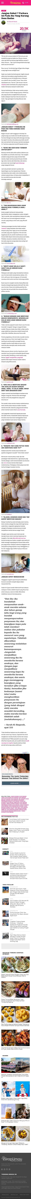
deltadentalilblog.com (12, 124)
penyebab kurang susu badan (10, 805)
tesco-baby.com (11, 263)
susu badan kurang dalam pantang (14, 806)
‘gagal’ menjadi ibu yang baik (14, 357)
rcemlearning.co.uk (11, 313)
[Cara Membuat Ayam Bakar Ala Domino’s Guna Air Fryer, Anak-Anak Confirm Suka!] (15, 1045)
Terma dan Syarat (24, 1194)
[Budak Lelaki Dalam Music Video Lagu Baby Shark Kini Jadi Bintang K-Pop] (15, 1096)
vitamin (3, 84)
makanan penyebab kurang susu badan (12, 800)
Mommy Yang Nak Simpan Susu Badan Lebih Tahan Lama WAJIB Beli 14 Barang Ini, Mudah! (19, 830)
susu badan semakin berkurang (11, 811)
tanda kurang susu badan (13, 811)
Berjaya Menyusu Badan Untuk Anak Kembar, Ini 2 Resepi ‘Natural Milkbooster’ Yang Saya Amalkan (18, 840)
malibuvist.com (11, 443)
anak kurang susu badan (18, 796)
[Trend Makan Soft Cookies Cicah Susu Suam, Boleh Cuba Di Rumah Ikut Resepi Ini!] (4, 822)
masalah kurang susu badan (13, 802)
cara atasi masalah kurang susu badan (13, 797)
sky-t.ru (9, 202)
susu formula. (21, 409)
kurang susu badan (12, 800)
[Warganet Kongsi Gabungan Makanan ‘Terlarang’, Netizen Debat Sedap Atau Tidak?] (15, 1141)
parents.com (10, 382)
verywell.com (10, 574)
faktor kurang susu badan (9, 798)
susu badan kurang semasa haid (17, 809)
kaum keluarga (19, 163)
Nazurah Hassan (13, 21)
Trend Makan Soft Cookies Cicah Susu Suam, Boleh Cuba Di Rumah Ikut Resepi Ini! (19, 821)
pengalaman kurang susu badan (17, 803)
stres (5, 463)
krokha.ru (9, 514)
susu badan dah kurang (16, 806)
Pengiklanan (5, 1194)
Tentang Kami (14, 1194)
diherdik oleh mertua (19, 538)
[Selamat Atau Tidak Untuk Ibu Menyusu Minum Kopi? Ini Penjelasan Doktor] (15, 1118)
